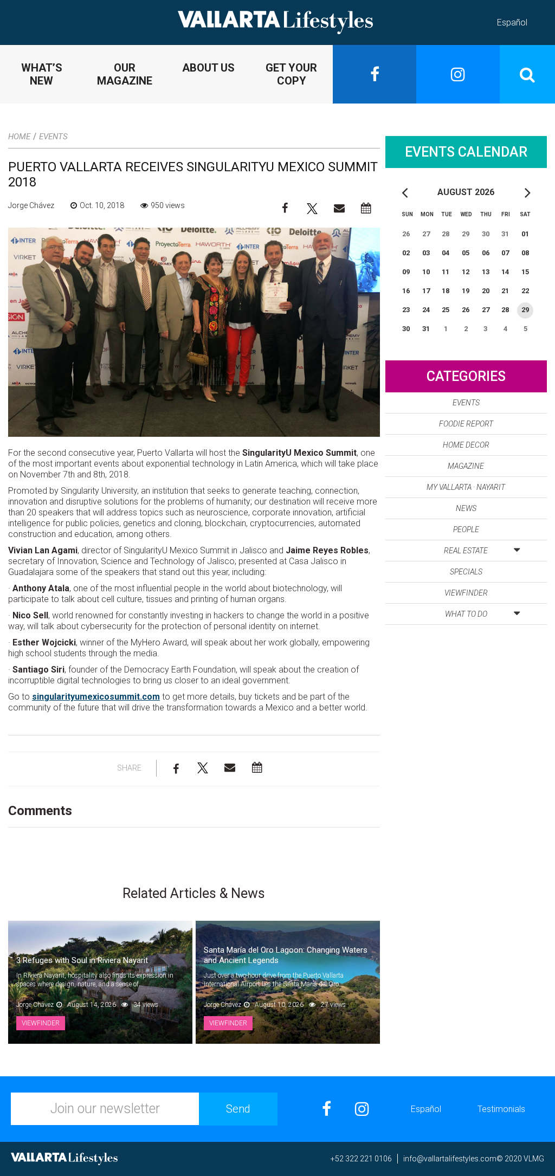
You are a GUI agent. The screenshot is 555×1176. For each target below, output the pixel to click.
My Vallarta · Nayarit (466, 487)
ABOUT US (208, 67)
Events (53, 136)
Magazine (466, 466)
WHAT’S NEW (41, 74)
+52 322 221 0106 (361, 1158)
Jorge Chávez (31, 205)
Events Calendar (466, 152)
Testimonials (501, 1109)
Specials (466, 571)
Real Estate (466, 550)
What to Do (466, 614)
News (466, 508)
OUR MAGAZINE (124, 74)
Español (512, 22)
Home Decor (466, 445)
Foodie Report (466, 423)
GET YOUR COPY (291, 74)
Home (19, 136)
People (466, 529)
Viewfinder (466, 593)
